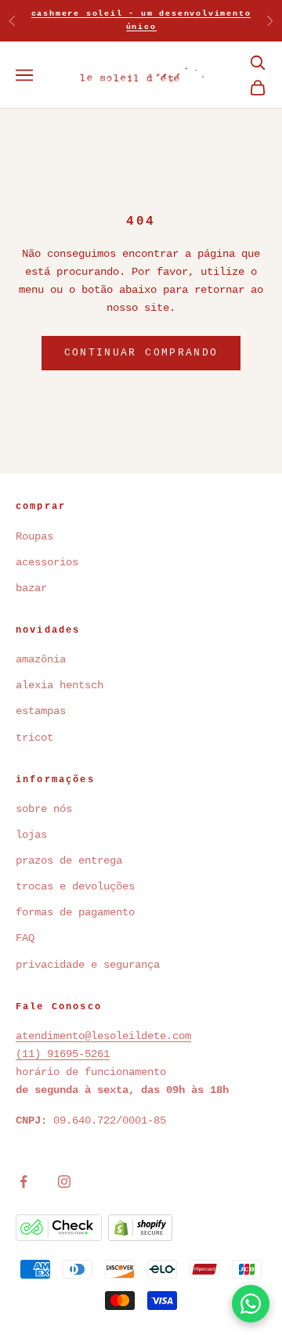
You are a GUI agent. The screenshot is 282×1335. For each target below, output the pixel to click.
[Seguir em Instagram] (64, 1181)
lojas (31, 834)
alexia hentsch (59, 685)
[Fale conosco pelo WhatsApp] (250, 1303)
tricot (38, 737)
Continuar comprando (141, 353)
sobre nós (44, 809)
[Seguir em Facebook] (23, 1181)
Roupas (34, 536)
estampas (41, 711)
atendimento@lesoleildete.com (103, 1036)
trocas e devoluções (75, 886)
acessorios (47, 562)
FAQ (25, 938)
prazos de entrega (69, 860)
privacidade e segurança (88, 964)
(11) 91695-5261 (63, 1054)
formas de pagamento (75, 912)
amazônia (41, 659)
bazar (31, 588)
